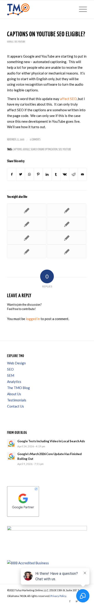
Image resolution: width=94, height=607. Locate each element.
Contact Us (15, 406)
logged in (33, 319)
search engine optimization (44, 149)
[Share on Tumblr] (56, 174)
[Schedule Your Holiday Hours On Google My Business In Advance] (26, 210)
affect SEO (68, 99)
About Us (14, 394)
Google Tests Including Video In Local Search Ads (51, 441)
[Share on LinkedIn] (47, 174)
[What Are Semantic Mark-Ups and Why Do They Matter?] (26, 224)
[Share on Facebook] (11, 174)
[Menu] (80, 9)
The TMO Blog (18, 388)
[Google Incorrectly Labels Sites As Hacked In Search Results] (26, 237)
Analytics (14, 381)
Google (10, 41)
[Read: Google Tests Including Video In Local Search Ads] (11, 443)
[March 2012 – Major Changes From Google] (66, 251)
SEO (15, 41)
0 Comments (35, 139)
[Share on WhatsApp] (29, 174)
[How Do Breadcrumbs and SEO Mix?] (26, 251)
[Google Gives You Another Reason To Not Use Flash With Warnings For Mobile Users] (66, 210)
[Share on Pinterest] (38, 174)
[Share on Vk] (64, 174)
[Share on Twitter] (20, 174)
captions (17, 149)
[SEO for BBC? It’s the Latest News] (66, 224)
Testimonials (16, 400)
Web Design (16, 363)
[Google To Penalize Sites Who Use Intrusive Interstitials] (66, 237)
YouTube (21, 41)
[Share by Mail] (82, 174)
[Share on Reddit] (73, 174)
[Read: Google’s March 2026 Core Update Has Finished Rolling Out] (11, 456)
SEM (10, 375)
